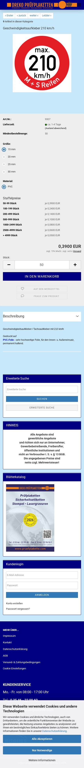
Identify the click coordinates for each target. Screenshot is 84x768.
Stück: (6, 257)
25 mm (11, 164)
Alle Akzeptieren (42, 738)
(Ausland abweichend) (55, 128)
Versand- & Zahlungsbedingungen (21, 662)
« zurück (21, 15)
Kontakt (7, 642)
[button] (9, 264)
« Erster (9, 15)
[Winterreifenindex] (42, 63)
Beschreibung (13, 316)
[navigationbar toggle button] (79, 5)
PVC (10, 186)
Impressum (9, 635)
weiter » (34, 15)
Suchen (42, 399)
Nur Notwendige (42, 750)
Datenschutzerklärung (54, 731)
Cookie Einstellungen (14, 668)
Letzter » (46, 15)
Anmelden (42, 595)
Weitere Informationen (42, 760)
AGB (5, 655)
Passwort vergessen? (18, 608)
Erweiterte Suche (42, 407)
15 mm (11, 149)
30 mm (11, 171)
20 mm (11, 156)
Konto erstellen (14, 603)
